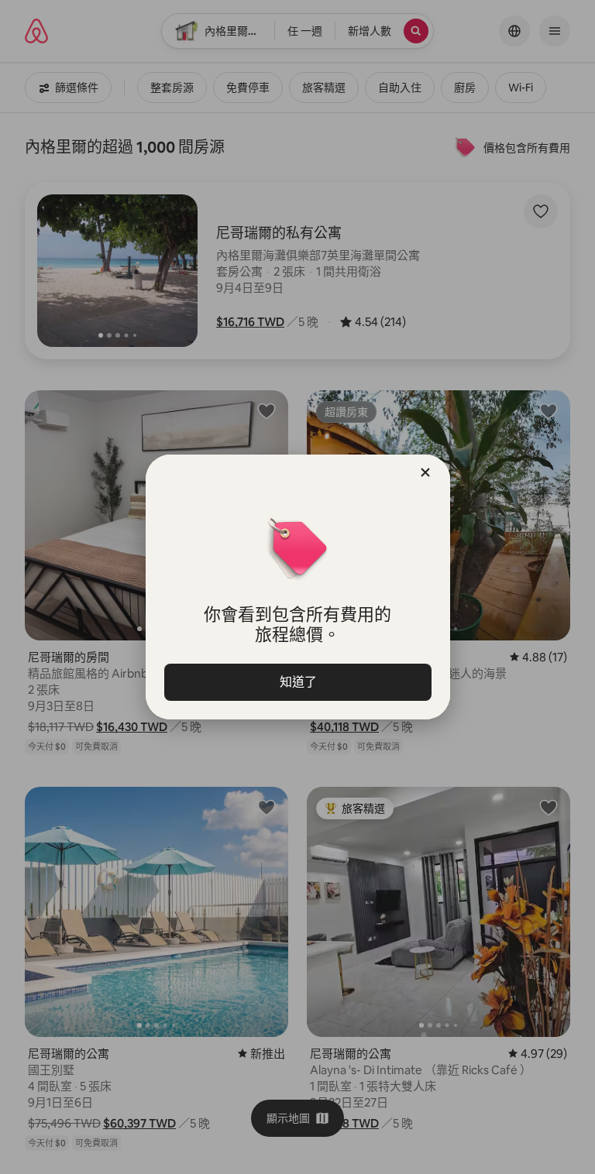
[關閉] (425, 472)
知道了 (297, 682)
